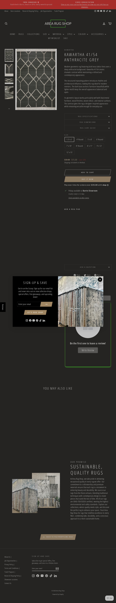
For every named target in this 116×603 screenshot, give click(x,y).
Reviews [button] (2, 307)
